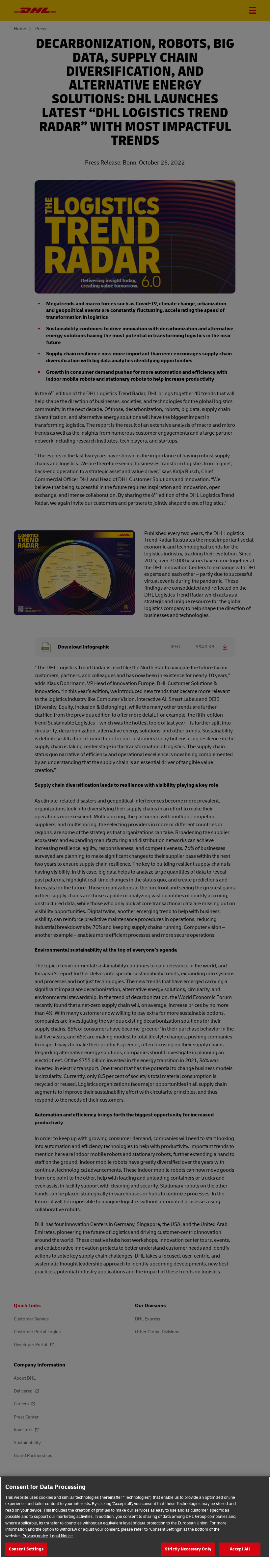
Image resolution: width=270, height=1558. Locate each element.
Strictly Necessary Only (188, 1549)
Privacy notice (35, 1536)
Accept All (240, 1549)
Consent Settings (26, 1549)
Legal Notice (61, 1536)
